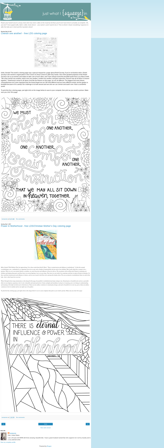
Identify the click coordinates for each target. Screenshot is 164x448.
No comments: (20, 219)
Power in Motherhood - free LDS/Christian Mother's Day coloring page (36, 226)
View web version (45, 427)
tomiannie (13, 433)
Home (45, 424)
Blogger (49, 446)
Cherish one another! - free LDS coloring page (24, 33)
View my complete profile (7, 442)
